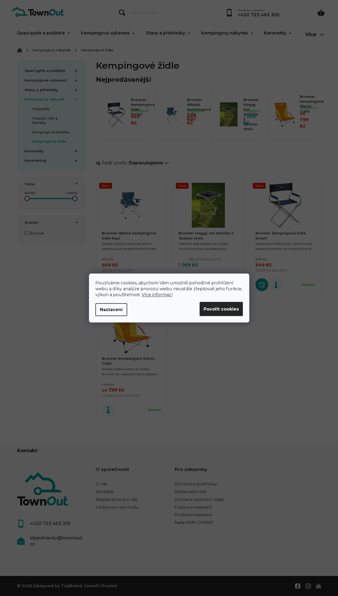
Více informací (157, 294)
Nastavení (111, 309)
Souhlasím (221, 309)
